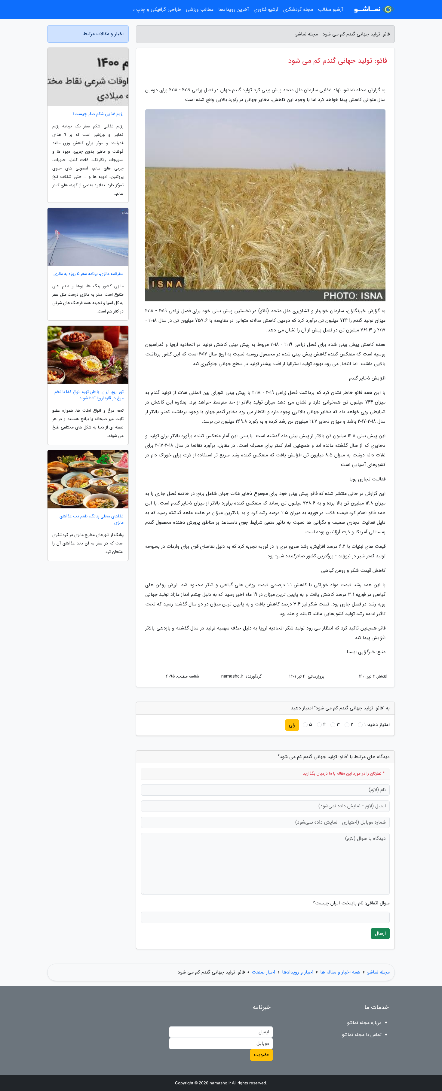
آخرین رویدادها (233, 9)
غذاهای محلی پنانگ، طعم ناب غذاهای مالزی (92, 519)
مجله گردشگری (298, 9)
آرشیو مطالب (330, 9)
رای (292, 725)
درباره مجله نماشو (364, 1022)
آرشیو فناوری (266, 9)
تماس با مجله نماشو (362, 1034)
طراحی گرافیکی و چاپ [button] (158, 9)
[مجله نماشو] (372, 9)
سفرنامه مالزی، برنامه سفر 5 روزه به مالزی (89, 274)
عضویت (261, 1055)
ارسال (380, 933)
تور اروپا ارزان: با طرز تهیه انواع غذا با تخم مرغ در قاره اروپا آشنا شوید (89, 395)
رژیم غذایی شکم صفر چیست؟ (98, 114)
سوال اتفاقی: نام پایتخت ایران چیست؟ (351, 903)
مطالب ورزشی (199, 9)
